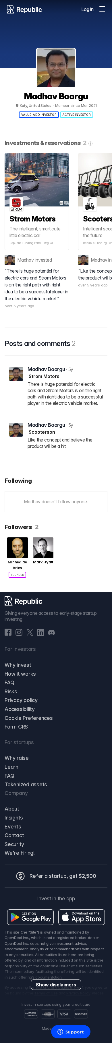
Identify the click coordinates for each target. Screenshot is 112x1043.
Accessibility (20, 709)
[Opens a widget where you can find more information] (70, 1032)
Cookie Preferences (29, 718)
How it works (20, 674)
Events (13, 827)
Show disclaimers (56, 985)
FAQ (9, 682)
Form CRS (16, 727)
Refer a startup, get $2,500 (63, 876)
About (12, 809)
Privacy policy (21, 700)
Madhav (25, 260)
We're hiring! (20, 853)
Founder (17, 574)
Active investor (76, 114)
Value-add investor (39, 114)
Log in (87, 9)
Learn (11, 767)
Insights (14, 818)
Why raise (17, 758)
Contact (14, 835)
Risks (11, 691)
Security (14, 844)
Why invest (18, 665)
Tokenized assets (26, 784)
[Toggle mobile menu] (102, 9)
